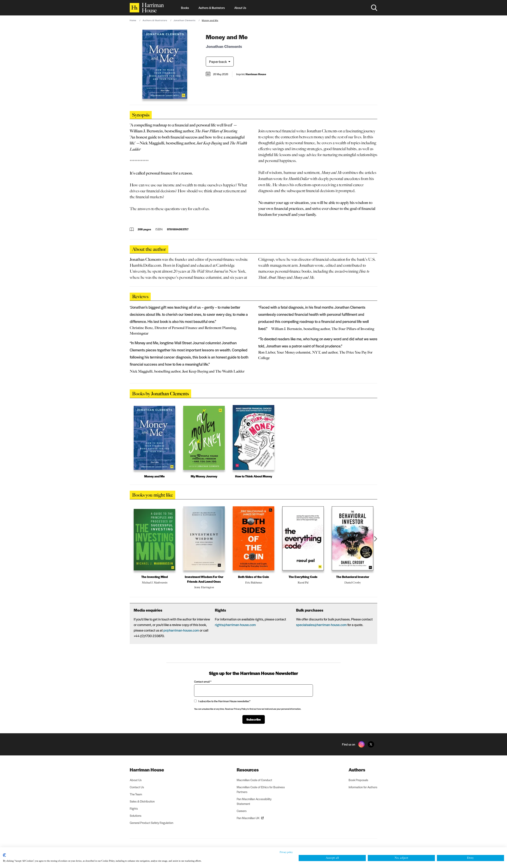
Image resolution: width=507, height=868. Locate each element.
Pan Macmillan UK (248, 818)
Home (133, 20)
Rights (134, 808)
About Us (240, 8)
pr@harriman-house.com (181, 630)
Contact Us (137, 787)
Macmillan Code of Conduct (254, 780)
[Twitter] (371, 744)
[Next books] (375, 539)
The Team (136, 794)
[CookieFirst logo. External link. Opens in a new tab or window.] (4, 855)
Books (185, 8)
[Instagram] (361, 744)
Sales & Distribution (142, 801)
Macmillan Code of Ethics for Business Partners (261, 789)
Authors (357, 769)
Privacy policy (286, 852)
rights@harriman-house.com (235, 624)
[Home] (147, 7)
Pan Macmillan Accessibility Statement (254, 801)
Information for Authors (363, 787)
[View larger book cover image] (164, 64)
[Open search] (374, 8)
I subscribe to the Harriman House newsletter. (224, 701)
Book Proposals (358, 780)
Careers (242, 811)
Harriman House (147, 769)
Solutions (135, 815)
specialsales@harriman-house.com (321, 624)
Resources (248, 769)
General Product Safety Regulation (151, 823)
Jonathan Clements (184, 20)
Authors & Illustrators (211, 8)
